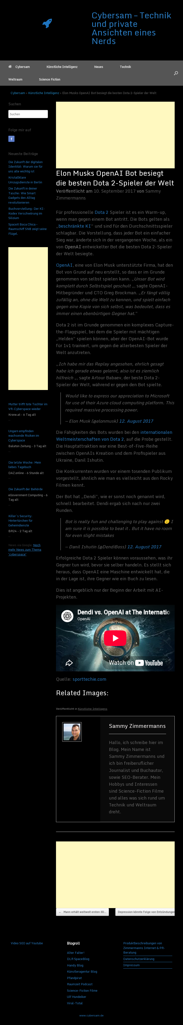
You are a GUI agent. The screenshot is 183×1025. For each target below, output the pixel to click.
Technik (125, 66)
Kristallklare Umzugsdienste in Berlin (25, 180)
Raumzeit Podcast (79, 984)
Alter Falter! (76, 952)
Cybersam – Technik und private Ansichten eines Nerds (131, 28)
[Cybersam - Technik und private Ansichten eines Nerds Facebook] (11, 139)
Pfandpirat (74, 977)
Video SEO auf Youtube (27, 943)
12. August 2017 (136, 421)
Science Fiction (49, 79)
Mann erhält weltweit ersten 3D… (82, 912)
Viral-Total (75, 1003)
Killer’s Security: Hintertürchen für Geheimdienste (20, 521)
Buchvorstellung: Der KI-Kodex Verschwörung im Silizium (26, 213)
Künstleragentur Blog (82, 971)
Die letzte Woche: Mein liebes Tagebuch (24, 465)
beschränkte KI (74, 226)
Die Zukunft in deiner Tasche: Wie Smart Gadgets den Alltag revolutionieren (22, 195)
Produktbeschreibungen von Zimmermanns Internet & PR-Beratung (144, 948)
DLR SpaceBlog (78, 958)
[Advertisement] (115, 135)
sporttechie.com (89, 679)
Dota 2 (101, 212)
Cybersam (22, 66)
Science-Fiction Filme (82, 990)
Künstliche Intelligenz (61, 66)
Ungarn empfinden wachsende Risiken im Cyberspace (23, 436)
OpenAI (64, 265)
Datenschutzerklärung (138, 959)
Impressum (131, 965)
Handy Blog (75, 965)
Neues (98, 66)
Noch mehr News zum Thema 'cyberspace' (24, 549)
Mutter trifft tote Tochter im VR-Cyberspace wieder (27, 406)
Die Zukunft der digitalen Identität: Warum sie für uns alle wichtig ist (25, 166)
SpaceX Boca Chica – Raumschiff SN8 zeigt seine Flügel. (27, 229)
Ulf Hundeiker (76, 996)
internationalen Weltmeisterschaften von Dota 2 (114, 436)
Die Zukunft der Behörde (25, 489)
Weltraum (15, 79)
